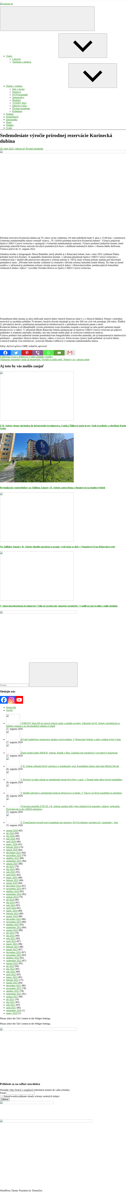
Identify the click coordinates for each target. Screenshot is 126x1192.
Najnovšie (11, 707)
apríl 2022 (11, 974)
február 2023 (12, 946)
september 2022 (14, 960)
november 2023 (13, 922)
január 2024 (12, 916)
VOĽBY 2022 (19, 103)
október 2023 (12, 924)
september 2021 (14, 994)
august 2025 (12, 863)
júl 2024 (10, 899)
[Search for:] (14, 685)
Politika (10, 125)
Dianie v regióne (14, 86)
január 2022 (12, 982)
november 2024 (13, 888)
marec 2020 (12, 1013)
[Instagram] (11, 700)
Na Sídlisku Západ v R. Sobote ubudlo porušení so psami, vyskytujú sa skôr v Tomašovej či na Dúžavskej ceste (57, 546)
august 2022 (12, 963)
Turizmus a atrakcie (21, 62)
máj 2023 (10, 938)
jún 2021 (10, 1002)
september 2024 (14, 894)
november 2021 (13, 988)
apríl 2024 (11, 908)
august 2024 (12, 897)
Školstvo (16, 100)
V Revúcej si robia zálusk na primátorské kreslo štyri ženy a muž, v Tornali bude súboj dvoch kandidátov (71, 779)
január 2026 (12, 850)
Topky (9, 56)
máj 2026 (10, 838)
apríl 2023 (11, 941)
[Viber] (37, 352)
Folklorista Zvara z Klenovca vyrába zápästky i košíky (26, 356)
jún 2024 (10, 902)
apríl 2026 (11, 841)
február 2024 (12, 913)
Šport (8, 122)
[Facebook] (5, 352)
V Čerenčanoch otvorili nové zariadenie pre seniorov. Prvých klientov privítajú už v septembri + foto (69, 822)
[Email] (59, 352)
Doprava (16, 92)
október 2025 (12, 858)
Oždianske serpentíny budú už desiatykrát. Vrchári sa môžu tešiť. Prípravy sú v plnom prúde (44, 359)
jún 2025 (10, 869)
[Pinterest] (27, 352)
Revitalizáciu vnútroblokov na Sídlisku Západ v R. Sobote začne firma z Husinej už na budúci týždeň (52, 487)
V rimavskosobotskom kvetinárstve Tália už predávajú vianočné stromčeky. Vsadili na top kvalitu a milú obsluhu (59, 606)
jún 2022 (10, 969)
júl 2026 (10, 833)
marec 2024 (12, 910)
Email (3, 1093)
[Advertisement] (63, 293)
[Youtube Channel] (19, 700)
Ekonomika (11, 119)
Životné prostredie (21, 108)
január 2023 (12, 949)
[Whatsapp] (48, 352)
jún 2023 (10, 935)
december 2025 (13, 852)
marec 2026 (12, 844)
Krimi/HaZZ (12, 117)
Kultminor (17, 111)
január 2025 (12, 883)
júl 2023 (10, 933)
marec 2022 (12, 977)
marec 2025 (12, 877)
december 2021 (13, 985)
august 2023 (12, 930)
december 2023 (13, 919)
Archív (9, 710)
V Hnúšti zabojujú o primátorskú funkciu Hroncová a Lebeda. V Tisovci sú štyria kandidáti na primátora (71, 793)
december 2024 (13, 886)
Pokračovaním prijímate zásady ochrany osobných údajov (31, 1096)
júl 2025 (10, 866)
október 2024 (12, 891)
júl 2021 (10, 999)
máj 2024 (10, 905)
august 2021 (12, 996)
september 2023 (14, 927)
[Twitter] (16, 352)
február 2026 (12, 847)
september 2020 (14, 1010)
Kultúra (10, 114)
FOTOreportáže (20, 94)
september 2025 (14, 861)
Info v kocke (18, 89)
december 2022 (13, 952)
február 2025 (12, 880)
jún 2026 (10, 836)
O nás (9, 128)
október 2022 (12, 958)
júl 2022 (10, 966)
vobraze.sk (19, 148)
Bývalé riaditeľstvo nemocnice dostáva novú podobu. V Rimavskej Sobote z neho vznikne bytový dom (71, 739)
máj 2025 (10, 872)
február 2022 (12, 980)
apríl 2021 (11, 1007)
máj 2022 (10, 971)
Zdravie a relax (19, 105)
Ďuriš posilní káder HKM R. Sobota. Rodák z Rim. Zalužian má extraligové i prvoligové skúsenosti (69, 752)
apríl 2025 (11, 874)
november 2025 (13, 855)
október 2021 (12, 991)
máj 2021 (10, 1005)
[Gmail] (70, 352)
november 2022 (13, 955)
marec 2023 (12, 944)
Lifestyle (16, 59)
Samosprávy (18, 97)
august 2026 (12, 830)
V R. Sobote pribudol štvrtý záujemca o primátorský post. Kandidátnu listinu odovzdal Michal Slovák (70, 766)
